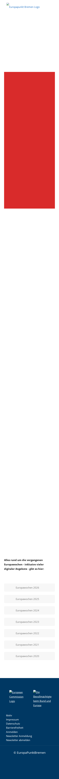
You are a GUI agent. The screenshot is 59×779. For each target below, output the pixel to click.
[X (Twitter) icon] (28, 765)
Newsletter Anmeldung (19, 736)
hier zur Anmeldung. (24, 540)
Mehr (9, 715)
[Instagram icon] (18, 765)
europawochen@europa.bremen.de (29, 150)
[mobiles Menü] (54, 5)
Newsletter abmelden (18, 740)
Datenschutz (13, 723)
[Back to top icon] (49, 752)
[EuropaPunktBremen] (23, 6)
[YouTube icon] (32, 765)
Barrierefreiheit (14, 727)
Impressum (12, 719)
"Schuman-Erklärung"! (16, 291)
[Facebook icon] (23, 765)
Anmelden (12, 732)
